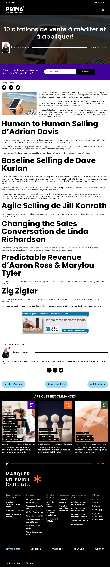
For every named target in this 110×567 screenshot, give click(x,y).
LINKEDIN (36, 549)
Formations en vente (63, 501)
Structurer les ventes (15, 510)
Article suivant (98, 384)
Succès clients (95, 501)
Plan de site (9, 563)
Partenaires (97, 506)
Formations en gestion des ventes (63, 508)
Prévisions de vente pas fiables (51, 512)
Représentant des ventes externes (78, 503)
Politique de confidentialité (24, 563)
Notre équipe (98, 510)
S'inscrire (85, 72)
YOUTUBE (79, 549)
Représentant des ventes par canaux (79, 515)
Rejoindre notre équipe (97, 515)
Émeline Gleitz (18, 47)
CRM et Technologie (34, 512)
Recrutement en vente (78, 496)
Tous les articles (56, 384)
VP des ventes (77, 524)
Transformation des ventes (13, 496)
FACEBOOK (57, 549)
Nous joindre (99, 2)
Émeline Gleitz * (21, 352)
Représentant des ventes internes (78, 509)
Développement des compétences (35, 521)
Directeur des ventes (80, 520)
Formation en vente (34, 516)
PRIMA (95, 495)
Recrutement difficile (52, 520)
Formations (64, 495)
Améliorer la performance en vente (13, 504)
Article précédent (13, 384)
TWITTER (99, 549)
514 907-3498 (10, 2)
